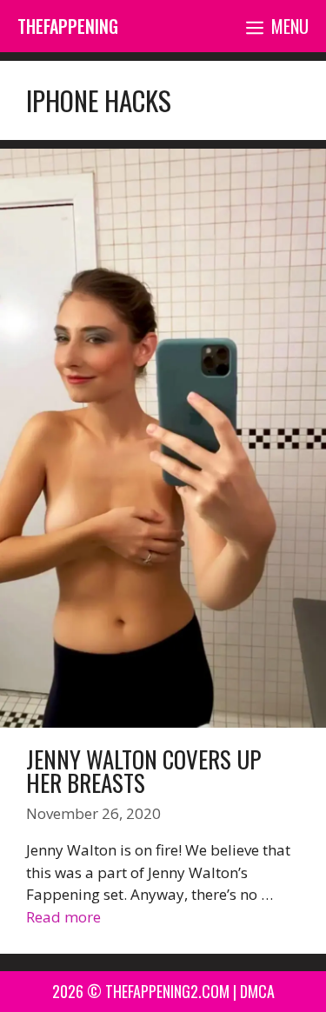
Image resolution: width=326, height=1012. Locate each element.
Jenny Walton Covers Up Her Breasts (143, 771)
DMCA (257, 991)
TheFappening (67, 26)
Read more (63, 917)
